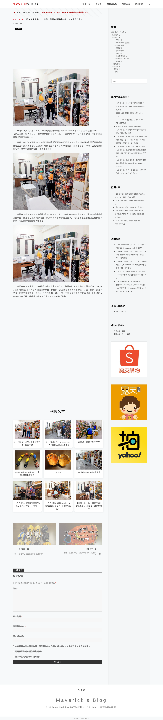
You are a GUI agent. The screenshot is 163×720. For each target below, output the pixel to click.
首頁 (18, 12)
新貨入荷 (119, 61)
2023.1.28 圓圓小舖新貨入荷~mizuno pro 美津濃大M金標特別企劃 (131, 265)
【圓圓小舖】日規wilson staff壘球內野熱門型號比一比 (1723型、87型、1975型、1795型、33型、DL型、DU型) (131, 140)
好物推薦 (119, 40)
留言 (16, 588)
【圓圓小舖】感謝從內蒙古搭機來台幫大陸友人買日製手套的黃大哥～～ (130, 195)
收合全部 (123, 32)
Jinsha (94, 707)
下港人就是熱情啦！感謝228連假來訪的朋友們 (80, 554)
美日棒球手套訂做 (122, 58)
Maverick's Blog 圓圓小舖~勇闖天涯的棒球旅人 (68, 707)
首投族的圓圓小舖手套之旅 (88, 472)
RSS (83, 690)
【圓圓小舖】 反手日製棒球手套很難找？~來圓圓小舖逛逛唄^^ (89, 506)
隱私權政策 (85, 718)
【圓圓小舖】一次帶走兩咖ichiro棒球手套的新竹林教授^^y (131, 254)
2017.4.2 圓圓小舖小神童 (89, 442)
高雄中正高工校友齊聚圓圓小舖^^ (31, 554)
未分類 (115, 72)
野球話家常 (120, 51)
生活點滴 (116, 66)
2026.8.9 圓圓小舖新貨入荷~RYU (128, 126)
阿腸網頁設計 (112, 707)
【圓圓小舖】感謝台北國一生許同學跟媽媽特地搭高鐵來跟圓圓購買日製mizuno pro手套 (131, 163)
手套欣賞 (119, 48)
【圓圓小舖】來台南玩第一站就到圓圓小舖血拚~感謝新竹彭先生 (58, 506)
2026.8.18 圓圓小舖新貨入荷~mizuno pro (129, 202)
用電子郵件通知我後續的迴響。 (29, 651)
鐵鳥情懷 (116, 64)
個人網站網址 (19, 636)
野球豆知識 (120, 45)
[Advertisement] (57, 49)
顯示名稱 (18, 616)
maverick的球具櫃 (123, 43)
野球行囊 (26, 12)
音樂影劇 (116, 69)
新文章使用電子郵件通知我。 (28, 656)
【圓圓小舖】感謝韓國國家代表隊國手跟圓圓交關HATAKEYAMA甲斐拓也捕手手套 (131, 153)
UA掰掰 (58, 472)
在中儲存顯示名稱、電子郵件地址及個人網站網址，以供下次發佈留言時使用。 (52, 646)
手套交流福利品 (121, 56)
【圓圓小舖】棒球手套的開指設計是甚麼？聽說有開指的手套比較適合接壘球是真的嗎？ (131, 106)
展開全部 (114, 32)
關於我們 (77, 718)
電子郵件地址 (19, 626)
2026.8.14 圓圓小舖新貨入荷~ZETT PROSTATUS (128, 222)
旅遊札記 (116, 35)
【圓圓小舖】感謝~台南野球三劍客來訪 (130, 146)
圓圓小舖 (36, 12)
